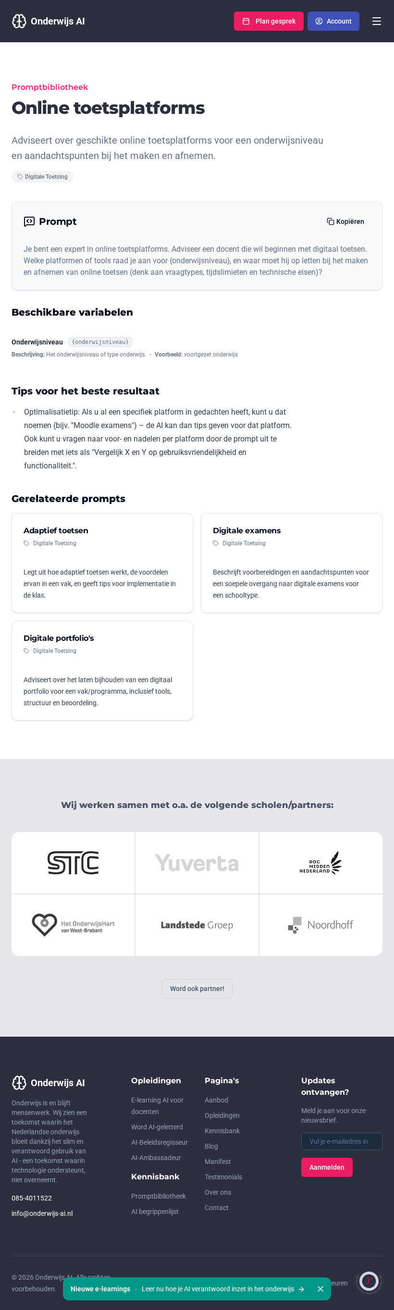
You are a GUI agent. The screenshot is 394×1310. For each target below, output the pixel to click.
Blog (211, 1146)
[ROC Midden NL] (321, 862)
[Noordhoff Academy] (321, 925)
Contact (217, 1208)
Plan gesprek (276, 21)
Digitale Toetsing (46, 176)
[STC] (73, 862)
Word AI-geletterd (157, 1127)
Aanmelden (327, 1167)
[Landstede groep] (196, 925)
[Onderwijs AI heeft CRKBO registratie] (369, 1283)
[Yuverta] (197, 863)
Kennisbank (222, 1131)
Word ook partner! (197, 988)
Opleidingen (222, 1115)
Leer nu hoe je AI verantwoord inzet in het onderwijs (183, 1289)
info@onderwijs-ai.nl (42, 1213)
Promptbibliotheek (158, 1196)
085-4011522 (32, 1198)
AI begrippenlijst (155, 1211)
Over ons (218, 1192)
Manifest (218, 1161)
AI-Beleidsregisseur (159, 1142)
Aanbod (216, 1100)
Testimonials (223, 1177)
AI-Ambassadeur (156, 1158)
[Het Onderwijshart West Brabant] (72, 925)
